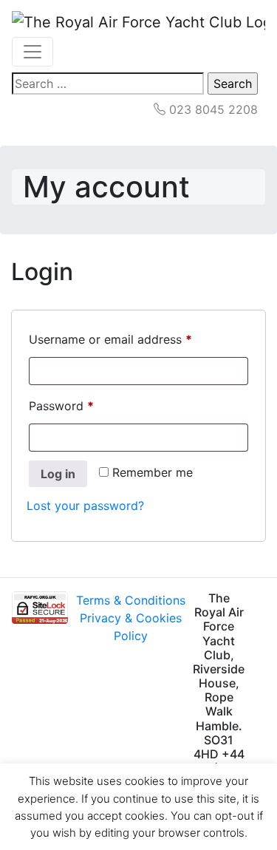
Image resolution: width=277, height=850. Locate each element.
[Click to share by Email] (264, 650)
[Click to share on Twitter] (264, 627)
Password (86, 405)
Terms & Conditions (130, 600)
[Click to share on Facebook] (264, 603)
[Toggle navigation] (32, 52)
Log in (58, 473)
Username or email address (135, 339)
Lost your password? (85, 505)
